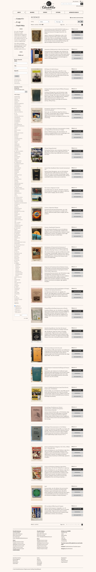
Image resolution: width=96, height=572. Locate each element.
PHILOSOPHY (17, 249)
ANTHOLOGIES (17, 105)
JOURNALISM (17, 214)
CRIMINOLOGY (17, 152)
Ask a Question (77, 38)
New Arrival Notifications (77, 17)
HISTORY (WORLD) (19, 200)
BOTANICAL (16, 134)
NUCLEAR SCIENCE (18, 274)
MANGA (15, 229)
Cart (82, 1)
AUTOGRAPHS (17, 120)
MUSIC (15, 239)
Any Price (18, 306)
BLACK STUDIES (17, 130)
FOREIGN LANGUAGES (18, 183)
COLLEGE (16, 141)
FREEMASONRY (17, 184)
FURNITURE (16, 186)
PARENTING (16, 247)
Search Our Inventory (17, 557)
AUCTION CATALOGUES (18, 116)
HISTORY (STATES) (19, 197)
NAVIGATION (17, 243)
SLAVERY (16, 284)
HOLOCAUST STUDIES (18, 201)
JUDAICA (16, 215)
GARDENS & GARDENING (19, 189)
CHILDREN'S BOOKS (18, 138)
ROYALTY (16, 261)
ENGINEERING (17, 169)
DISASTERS (16, 158)
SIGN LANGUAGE (17, 282)
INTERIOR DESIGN (18, 208)
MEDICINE (17, 233)
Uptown (58, 12)
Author (15, 61)
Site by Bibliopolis (37, 569)
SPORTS (16, 286)
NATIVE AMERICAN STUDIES (20, 242)
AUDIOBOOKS (17, 117)
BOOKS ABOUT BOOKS (18, 133)
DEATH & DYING (17, 154)
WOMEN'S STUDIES (18, 299)
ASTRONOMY (18, 264)
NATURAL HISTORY (19, 272)
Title (15, 65)
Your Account (75, 1)
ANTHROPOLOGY (17, 106)
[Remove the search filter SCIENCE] (42, 24)
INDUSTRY (16, 207)
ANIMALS (16, 102)
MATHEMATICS (17, 232)
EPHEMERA (16, 170)
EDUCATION (16, 166)
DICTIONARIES (17, 156)
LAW (15, 221)
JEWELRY (16, 212)
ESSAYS (15, 173)
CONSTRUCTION (17, 147)
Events (45, 12)
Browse (32, 12)
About (19, 12)
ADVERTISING (17, 96)
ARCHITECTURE (17, 110)
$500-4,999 (18, 311)
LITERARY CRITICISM (18, 225)
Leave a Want (15, 563)
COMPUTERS (16, 144)
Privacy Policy (39, 563)
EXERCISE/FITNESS (18, 175)
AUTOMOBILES (17, 121)
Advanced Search (79, 6)
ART (16, 113)
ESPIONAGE (16, 172)
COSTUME (16, 149)
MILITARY (16, 236)
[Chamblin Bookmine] (48, 5)
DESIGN (15, 155)
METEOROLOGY (18, 271)
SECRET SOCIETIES (18, 277)
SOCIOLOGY (16, 285)
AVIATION (16, 123)
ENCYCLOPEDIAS (17, 168)
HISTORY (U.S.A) (18, 198)
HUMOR (16, 205)
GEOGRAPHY (16, 191)
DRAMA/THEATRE (17, 161)
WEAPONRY (16, 298)
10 (78, 24)
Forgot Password (64, 562)
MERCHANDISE (17, 235)
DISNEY (15, 159)
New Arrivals (16, 81)
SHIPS (15, 281)
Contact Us (39, 560)
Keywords (16, 70)
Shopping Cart (63, 557)
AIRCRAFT (16, 99)
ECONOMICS (16, 165)
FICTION (17, 177)
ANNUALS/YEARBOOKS (19, 103)
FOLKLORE (16, 182)
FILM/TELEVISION (17, 179)
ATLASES (16, 114)
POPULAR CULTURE (18, 253)
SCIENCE (17, 263)
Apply (25, 318)
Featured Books (17, 83)
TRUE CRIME (16, 292)
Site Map (32, 569)
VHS (15, 295)
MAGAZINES (17, 228)
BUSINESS (16, 135)
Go (26, 91)
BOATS (15, 131)
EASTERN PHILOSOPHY (19, 163)
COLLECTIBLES (17, 140)
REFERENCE (16, 258)
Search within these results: (19, 89)
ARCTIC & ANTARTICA (18, 112)
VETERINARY (17, 293)
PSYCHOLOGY (17, 254)
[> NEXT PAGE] (82, 25)
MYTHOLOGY (17, 240)
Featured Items (15, 562)
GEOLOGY (17, 270)
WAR (16, 296)
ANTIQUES (17, 107)
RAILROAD (16, 256)
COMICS (15, 142)
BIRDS (15, 128)
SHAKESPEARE (17, 279)
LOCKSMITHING (17, 226)
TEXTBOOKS (16, 289)
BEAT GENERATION (18, 124)
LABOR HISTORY (17, 218)
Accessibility (39, 564)
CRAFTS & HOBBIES (19, 151)
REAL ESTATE (16, 257)
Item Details (77, 35)
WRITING (16, 300)
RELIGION (17, 260)
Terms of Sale (39, 562)
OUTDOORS (17, 246)
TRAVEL (15, 291)
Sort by (32, 21)
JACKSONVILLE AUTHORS (19, 211)
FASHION (16, 176)
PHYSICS (17, 275)
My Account (63, 559)
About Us (38, 559)
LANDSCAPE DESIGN (18, 219)
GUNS (15, 194)
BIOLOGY (17, 265)
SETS (15, 278)
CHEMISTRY (17, 267)
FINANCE (16, 180)
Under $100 (18, 308)
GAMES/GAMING (18, 187)
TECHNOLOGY (17, 288)
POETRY (15, 250)
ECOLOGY (17, 268)
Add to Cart (76, 31)
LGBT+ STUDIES (17, 222)
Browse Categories (17, 80)
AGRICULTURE (17, 98)
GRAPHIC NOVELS (17, 193)
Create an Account (64, 560)
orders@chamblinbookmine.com (21, 538)
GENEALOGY (16, 190)
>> (80, 24)
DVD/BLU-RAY (18, 162)
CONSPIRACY (17, 145)
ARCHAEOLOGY (17, 109)
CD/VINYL (16, 137)
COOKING (16, 148)
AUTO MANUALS (17, 119)
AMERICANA (16, 100)
